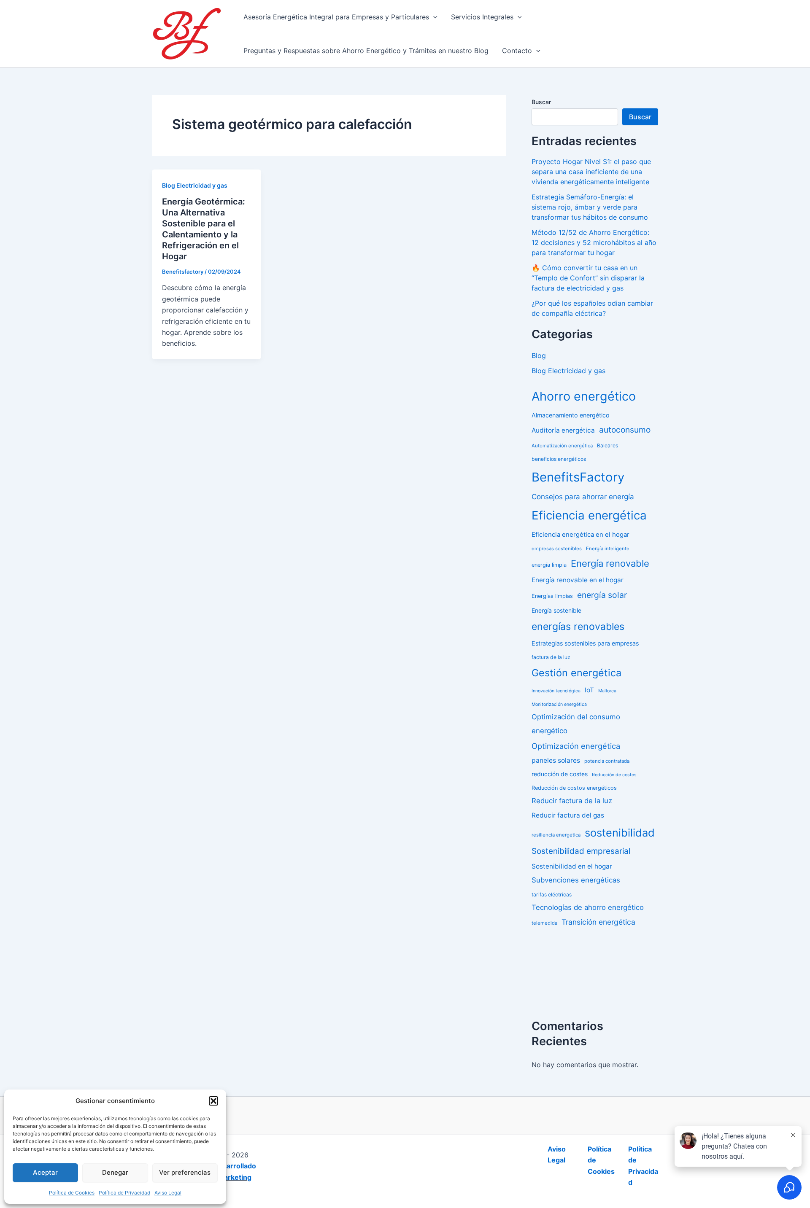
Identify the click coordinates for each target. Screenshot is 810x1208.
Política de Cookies (71, 1192)
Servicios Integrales (482, 17)
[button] (213, 1101)
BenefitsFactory (578, 477)
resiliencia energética (556, 835)
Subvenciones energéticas (576, 880)
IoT (589, 690)
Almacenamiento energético (571, 415)
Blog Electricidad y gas (194, 185)
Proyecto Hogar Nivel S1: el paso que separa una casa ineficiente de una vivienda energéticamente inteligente (591, 171)
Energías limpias (552, 596)
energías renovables (578, 626)
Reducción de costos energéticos (574, 788)
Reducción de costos (614, 775)
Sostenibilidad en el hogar (572, 866)
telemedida (544, 923)
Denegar (115, 1172)
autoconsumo (625, 430)
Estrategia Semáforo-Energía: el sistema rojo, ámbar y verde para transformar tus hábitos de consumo (590, 207)
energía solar (602, 595)
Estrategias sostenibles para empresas (585, 643)
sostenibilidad (620, 832)
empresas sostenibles (557, 549)
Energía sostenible (556, 610)
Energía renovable (610, 563)
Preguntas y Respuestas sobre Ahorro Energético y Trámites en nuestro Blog (366, 50)
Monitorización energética (559, 704)
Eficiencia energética (589, 515)
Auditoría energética (563, 430)
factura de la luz (551, 657)
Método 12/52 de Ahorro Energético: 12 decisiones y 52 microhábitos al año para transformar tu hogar (594, 242)
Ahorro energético (584, 396)
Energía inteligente (607, 549)
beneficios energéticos (559, 459)
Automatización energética (562, 446)
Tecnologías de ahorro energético (588, 907)
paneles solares (556, 760)
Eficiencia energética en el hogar (580, 534)
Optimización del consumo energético (576, 724)
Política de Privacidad (124, 1192)
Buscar (541, 101)
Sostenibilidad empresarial (581, 851)
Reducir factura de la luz (572, 800)
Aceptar (45, 1172)
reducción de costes (560, 774)
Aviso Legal (167, 1192)
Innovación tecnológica (556, 691)
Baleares (607, 445)
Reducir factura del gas (568, 815)
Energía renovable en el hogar (578, 580)
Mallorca (607, 691)
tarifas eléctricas (552, 894)
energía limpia (549, 565)
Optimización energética (576, 746)
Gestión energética (576, 673)
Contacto (517, 50)
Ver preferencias (185, 1172)
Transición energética (598, 921)
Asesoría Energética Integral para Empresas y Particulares (336, 17)
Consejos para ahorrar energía (583, 496)
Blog (539, 355)
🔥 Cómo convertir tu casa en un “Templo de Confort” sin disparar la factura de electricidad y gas (588, 278)
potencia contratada (606, 761)
